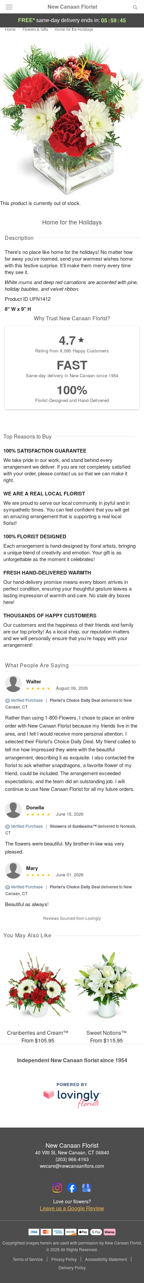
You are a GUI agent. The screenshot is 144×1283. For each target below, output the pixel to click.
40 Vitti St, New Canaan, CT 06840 (72, 1152)
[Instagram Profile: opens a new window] (57, 1188)
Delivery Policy (72, 1268)
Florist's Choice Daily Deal (75, 700)
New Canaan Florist (72, 6)
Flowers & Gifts (35, 29)
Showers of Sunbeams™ (73, 826)
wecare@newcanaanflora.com (72, 1165)
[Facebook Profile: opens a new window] (72, 1188)
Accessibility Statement (106, 1259)
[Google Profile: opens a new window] (86, 1188)
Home (10, 29)
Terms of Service (28, 1259)
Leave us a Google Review (72, 1208)
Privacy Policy (64, 1259)
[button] (129, 1268)
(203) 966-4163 (72, 1159)
